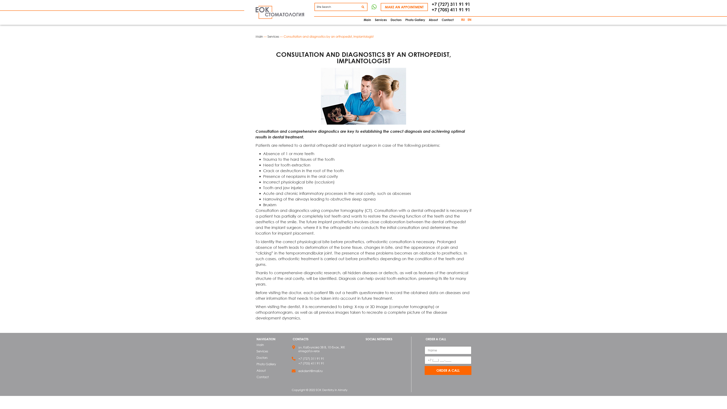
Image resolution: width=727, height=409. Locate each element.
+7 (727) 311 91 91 (451, 4)
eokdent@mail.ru (310, 371)
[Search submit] (363, 7)
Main (259, 36)
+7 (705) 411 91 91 (451, 9)
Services (273, 36)
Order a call (448, 370)
